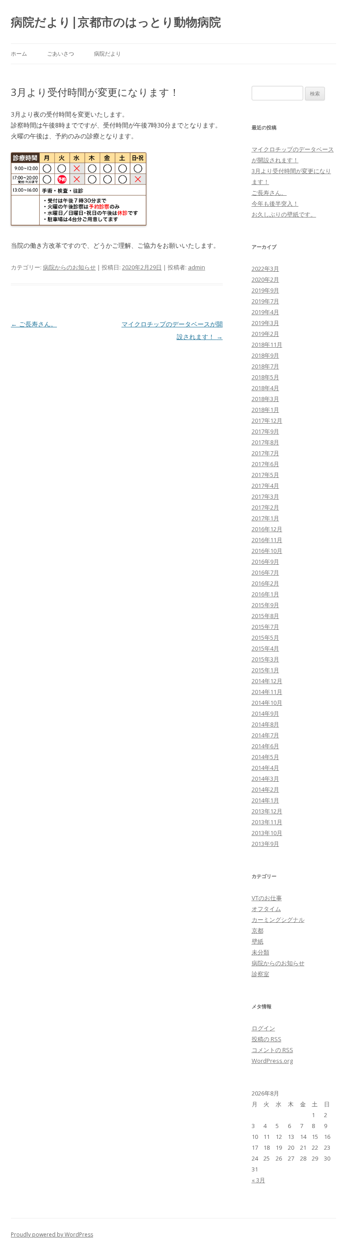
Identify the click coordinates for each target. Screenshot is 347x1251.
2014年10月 (267, 703)
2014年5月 (265, 757)
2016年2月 (265, 583)
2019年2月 (265, 334)
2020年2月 (265, 279)
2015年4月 (265, 648)
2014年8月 (265, 724)
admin (196, 267)
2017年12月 (267, 420)
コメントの (272, 1050)
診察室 (260, 974)
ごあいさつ (60, 53)
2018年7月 (265, 366)
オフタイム (266, 909)
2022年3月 (265, 268)
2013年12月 (267, 811)
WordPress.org (272, 1061)
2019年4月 (265, 312)
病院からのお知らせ (69, 267)
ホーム (19, 53)
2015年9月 (265, 605)
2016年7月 (265, 572)
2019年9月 (265, 290)
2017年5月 (265, 475)
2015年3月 (265, 659)
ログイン (263, 1028)
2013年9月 (265, 844)
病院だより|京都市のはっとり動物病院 (116, 22)
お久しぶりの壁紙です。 (284, 214)
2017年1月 (265, 518)
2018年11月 (267, 344)
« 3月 (258, 1180)
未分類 (260, 952)
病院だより (107, 53)
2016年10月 (267, 551)
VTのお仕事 (267, 898)
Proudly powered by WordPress (52, 1234)
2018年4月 (265, 388)
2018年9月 (265, 355)
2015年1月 (265, 670)
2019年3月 (265, 323)
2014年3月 (265, 778)
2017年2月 (265, 507)
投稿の (266, 1039)
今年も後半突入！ (275, 203)
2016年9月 (265, 561)
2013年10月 (267, 833)
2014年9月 (265, 713)
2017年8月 (265, 442)
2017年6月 (265, 464)
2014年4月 (265, 768)
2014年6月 (265, 746)
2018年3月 (265, 399)
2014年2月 (265, 789)
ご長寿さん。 (34, 324)
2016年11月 (267, 540)
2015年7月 (265, 627)
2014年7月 (265, 735)
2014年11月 (267, 692)
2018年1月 (265, 410)
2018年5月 (265, 377)
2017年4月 (265, 486)
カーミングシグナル (278, 920)
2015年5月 (265, 637)
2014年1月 (265, 800)
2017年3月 (265, 496)
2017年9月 (265, 431)
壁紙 (257, 941)
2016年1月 (265, 594)
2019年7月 (265, 301)
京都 (257, 930)
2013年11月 (267, 822)
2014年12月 (267, 681)
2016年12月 (267, 529)
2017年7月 (265, 453)
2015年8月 (265, 616)
